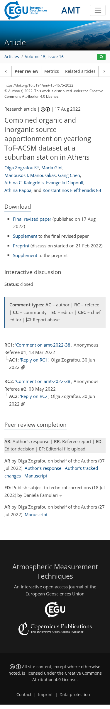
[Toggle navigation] (98, 10)
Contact (23, 694)
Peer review (26, 71)
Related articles (80, 71)
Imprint (45, 694)
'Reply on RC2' (34, 396)
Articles (11, 56)
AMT (70, 10)
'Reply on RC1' (34, 360)
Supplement (25, 236)
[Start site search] (101, 57)
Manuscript (35, 476)
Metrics (51, 71)
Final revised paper (32, 219)
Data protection (75, 694)
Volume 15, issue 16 (44, 56)
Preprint (21, 246)
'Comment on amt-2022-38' (43, 345)
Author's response (43, 468)
